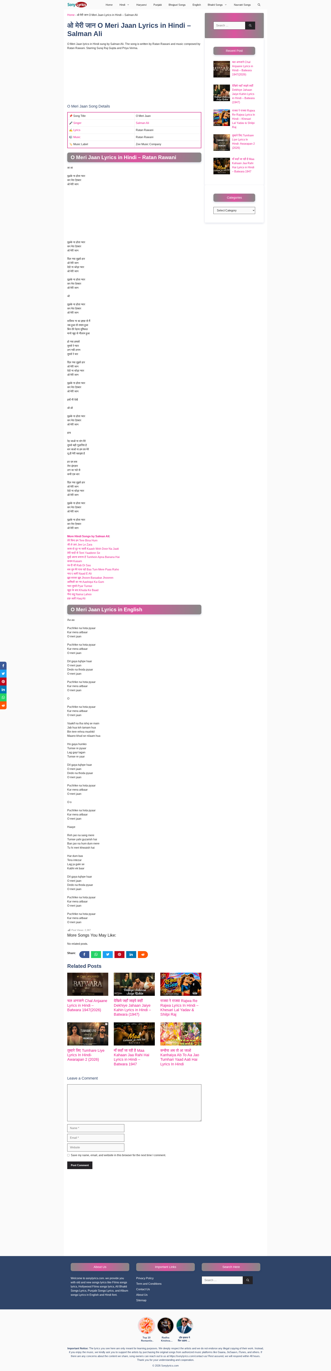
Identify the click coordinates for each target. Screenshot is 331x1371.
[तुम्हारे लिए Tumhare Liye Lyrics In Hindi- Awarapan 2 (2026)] (87, 1034)
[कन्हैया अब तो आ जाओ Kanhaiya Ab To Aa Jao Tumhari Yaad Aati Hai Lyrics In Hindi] (180, 1034)
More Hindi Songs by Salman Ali (88, 536)
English (197, 4)
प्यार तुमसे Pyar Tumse (79, 586)
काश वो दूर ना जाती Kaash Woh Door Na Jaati (93, 548)
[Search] (250, 26)
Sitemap (141, 1300)
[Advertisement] (134, 78)
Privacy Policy (145, 1278)
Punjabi (157, 4)
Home (109, 4)
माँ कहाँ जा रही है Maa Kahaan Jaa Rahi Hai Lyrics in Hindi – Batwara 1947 (131, 1057)
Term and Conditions (149, 1283)
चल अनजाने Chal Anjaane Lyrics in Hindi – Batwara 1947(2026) (87, 1005)
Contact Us (143, 1289)
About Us (142, 1294)
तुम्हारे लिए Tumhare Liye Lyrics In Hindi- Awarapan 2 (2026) (85, 1055)
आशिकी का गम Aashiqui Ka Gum (85, 581)
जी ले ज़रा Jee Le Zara (79, 544)
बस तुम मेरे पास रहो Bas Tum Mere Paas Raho (93, 569)
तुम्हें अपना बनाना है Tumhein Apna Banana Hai (93, 557)
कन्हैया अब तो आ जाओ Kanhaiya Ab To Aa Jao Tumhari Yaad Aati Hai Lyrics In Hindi (179, 1057)
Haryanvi (141, 4)
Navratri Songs (242, 4)
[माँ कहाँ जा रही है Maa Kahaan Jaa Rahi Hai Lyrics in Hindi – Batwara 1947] (134, 1034)
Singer (77, 122)
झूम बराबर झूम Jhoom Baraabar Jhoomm (90, 577)
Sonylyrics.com (170, 1365)
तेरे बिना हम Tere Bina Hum (82, 540)
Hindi (122, 4)
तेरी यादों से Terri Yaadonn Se (83, 552)
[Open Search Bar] (259, 4)
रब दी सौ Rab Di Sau (79, 565)
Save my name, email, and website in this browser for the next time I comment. (118, 1155)
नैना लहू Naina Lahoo (79, 594)
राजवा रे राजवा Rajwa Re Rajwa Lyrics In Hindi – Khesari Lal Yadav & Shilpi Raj (179, 1008)
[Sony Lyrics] (77, 4)
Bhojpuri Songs (177, 4)
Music (77, 137)
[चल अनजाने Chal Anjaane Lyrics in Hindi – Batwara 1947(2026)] (87, 984)
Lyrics (76, 130)
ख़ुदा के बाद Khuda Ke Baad (82, 590)
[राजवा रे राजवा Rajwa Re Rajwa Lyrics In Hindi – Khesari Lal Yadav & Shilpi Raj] (180, 984)
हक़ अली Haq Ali (76, 598)
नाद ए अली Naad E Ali (79, 573)
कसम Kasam (74, 561)
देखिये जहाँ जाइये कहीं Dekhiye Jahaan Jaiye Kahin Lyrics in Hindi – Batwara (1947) (132, 1008)
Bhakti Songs (215, 4)
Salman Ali (142, 122)
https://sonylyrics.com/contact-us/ (188, 1356)
